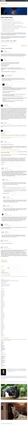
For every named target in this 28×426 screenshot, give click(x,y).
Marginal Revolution (3, 348)
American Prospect (3, 365)
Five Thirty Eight (3, 349)
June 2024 (2, 298)
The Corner (2, 342)
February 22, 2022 (12, 191)
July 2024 (2, 297)
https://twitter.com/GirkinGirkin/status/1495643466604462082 (10, 154)
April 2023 (2, 311)
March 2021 (2, 334)
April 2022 (2, 322)
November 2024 (3, 293)
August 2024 (2, 296)
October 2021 (2, 327)
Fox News (2, 364)
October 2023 (2, 305)
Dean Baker (2, 343)
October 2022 (2, 316)
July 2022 (2, 319)
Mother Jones (2, 361)
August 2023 (2, 307)
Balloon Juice (2, 346)
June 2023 (2, 309)
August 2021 (2, 329)
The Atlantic (2, 363)
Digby (1, 344)
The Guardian (2, 357)
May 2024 (2, 299)
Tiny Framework (4, 423)
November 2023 (3, 304)
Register (8, 423)
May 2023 (2, 310)
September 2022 (3, 317)
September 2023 (3, 306)
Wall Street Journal (3, 360)
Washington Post (3, 358)
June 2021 (2, 331)
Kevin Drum (4, 3)
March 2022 (2, 323)
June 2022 (2, 320)
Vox (1, 351)
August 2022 (2, 318)
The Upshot (2, 352)
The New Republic (3, 362)
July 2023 (2, 308)
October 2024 (2, 294)
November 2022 (3, 315)
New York (2, 350)
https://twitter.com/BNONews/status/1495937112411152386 (9, 151)
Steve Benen (2, 347)
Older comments (4, 260)
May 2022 (2, 321)
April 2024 (2, 300)
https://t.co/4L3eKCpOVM (16, 190)
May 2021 (2, 332)
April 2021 (2, 333)
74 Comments (12, 18)
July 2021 (2, 330)
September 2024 (3, 295)
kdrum (3, 271)
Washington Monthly (3, 356)
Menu (27, 0)
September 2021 (3, 328)
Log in (11, 423)
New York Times (3, 355)
